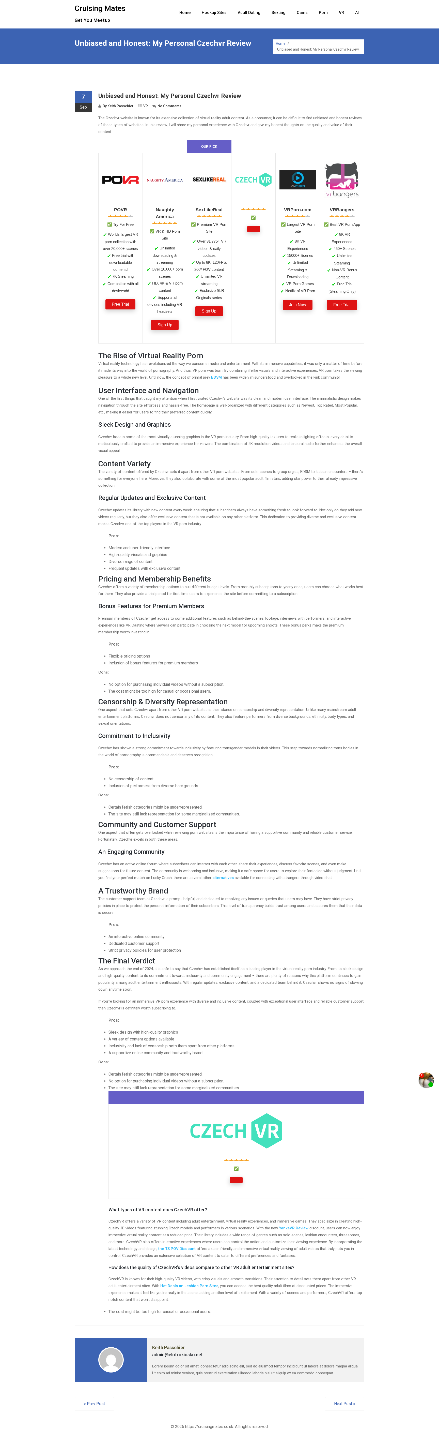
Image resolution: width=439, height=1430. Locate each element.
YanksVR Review (293, 1228)
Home (185, 12)
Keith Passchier (120, 106)
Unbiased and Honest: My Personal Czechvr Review (169, 95)
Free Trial (120, 304)
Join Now (297, 305)
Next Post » (344, 1403)
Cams (302, 12)
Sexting (279, 12)
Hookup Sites (214, 12)
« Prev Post (94, 1403)
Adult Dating (249, 12)
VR (341, 12)
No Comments (169, 106)
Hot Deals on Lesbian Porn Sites (189, 1286)
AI (357, 12)
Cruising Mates (100, 8)
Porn (323, 12)
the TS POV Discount (177, 1248)
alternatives (223, 877)
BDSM (216, 377)
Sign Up (165, 325)
